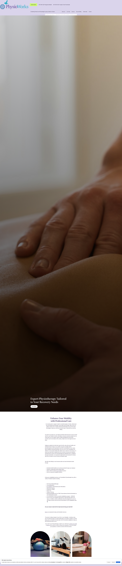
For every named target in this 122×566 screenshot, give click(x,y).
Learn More (34, 406)
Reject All (113, 562)
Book (46, 512)
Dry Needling (49, 486)
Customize (108, 562)
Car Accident (59, 470)
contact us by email (73, 523)
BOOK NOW (33, 4)
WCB (60, 469)
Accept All (118, 562)
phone (48, 525)
